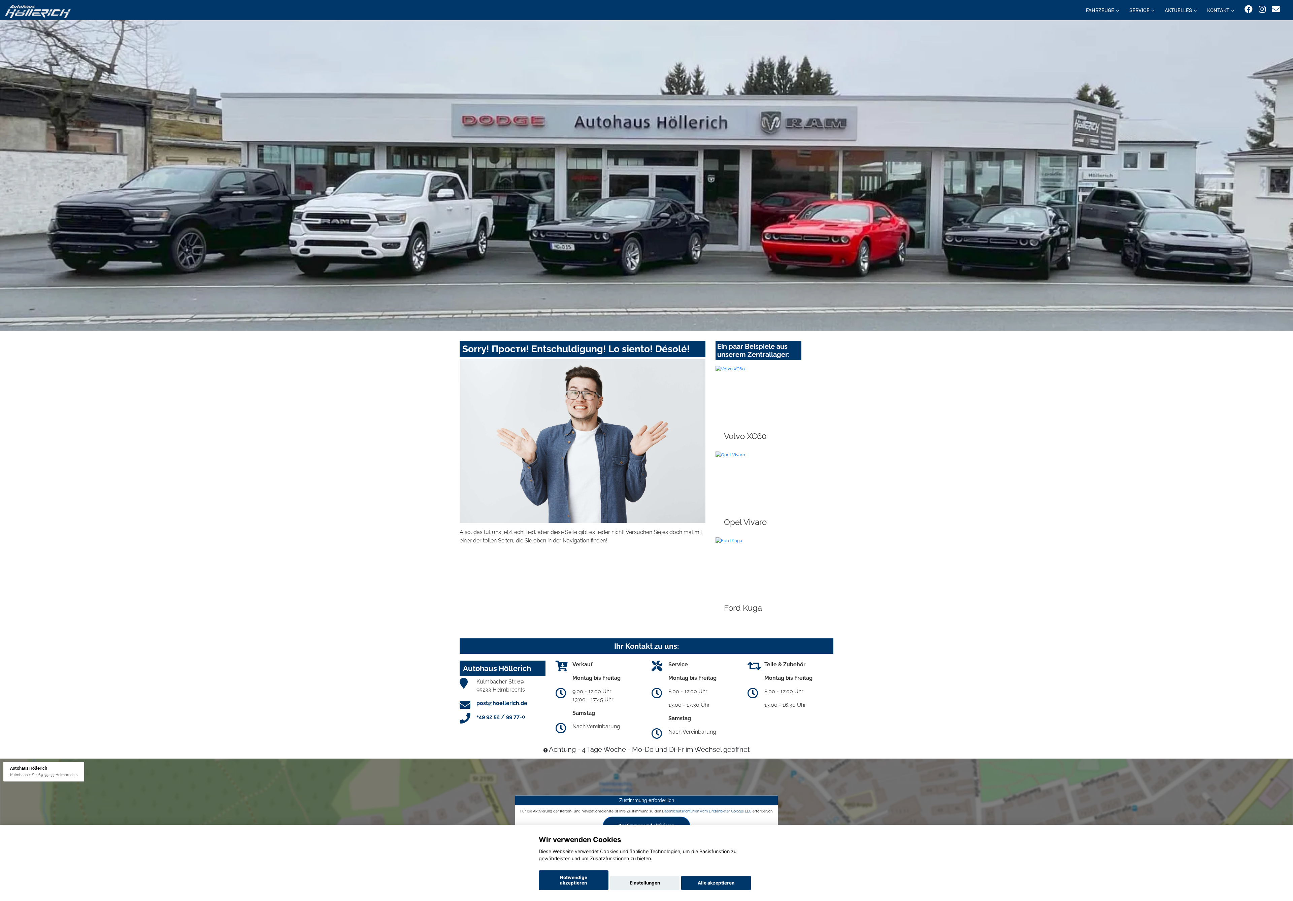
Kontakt (1218, 10)
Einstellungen (645, 883)
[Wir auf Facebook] (1249, 9)
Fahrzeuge (1100, 10)
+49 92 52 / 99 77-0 (500, 716)
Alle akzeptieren (716, 883)
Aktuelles (1178, 10)
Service (1139, 10)
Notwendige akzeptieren (573, 880)
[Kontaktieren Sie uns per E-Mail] (1276, 9)
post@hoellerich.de (501, 703)
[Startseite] (38, 10)
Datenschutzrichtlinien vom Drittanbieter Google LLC (707, 811)
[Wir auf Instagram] (1262, 9)
